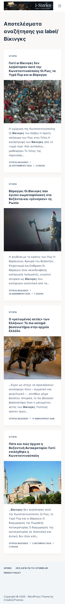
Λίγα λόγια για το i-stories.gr (32, 568)
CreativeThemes (13, 599)
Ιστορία (13, 56)
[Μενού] (59, 5)
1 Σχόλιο (38, 293)
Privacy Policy (12, 573)
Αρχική (8, 568)
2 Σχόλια (40, 165)
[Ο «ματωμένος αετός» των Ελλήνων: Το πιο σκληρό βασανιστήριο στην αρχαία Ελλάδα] (32, 357)
